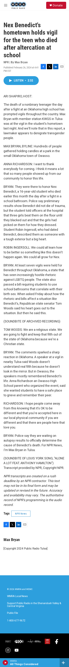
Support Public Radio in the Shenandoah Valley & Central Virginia (34, 604)
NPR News (21, 513)
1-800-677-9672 (16, 620)
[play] (5, 662)
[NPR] (8, 641)
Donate (58, 5)
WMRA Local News (17, 596)
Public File (12, 613)
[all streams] (64, 662)
